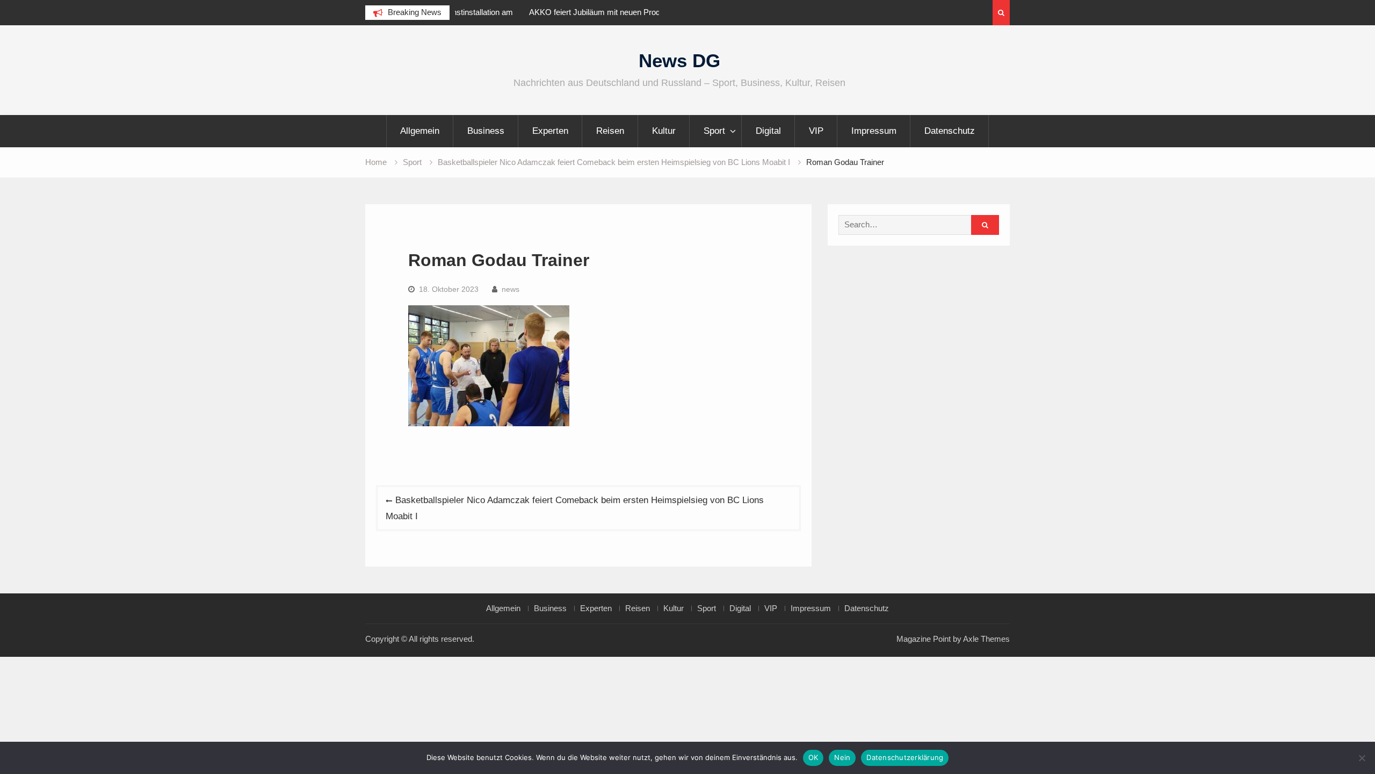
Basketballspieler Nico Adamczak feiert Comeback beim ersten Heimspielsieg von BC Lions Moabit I (575, 508)
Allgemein (419, 131)
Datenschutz (949, 131)
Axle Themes (986, 638)
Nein (842, 757)
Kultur (664, 131)
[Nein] (1361, 757)
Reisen (610, 131)
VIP (816, 131)
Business (485, 131)
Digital (768, 131)
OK (813, 757)
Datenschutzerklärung (904, 757)
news (510, 289)
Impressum (873, 131)
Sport (714, 131)
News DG (679, 60)
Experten (550, 131)
